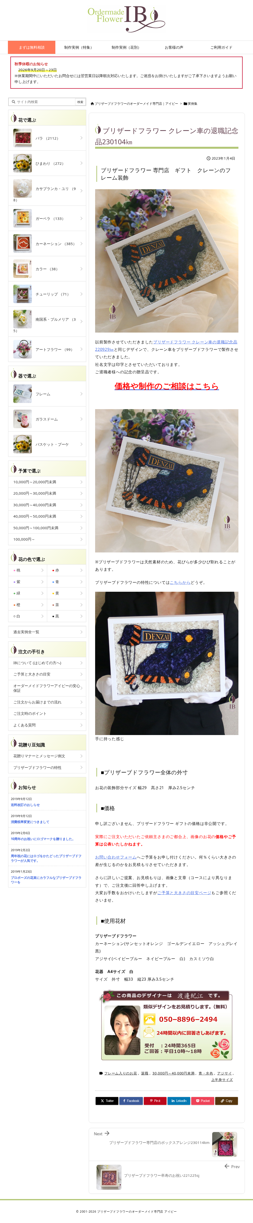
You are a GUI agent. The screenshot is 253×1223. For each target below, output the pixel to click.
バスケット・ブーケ (50, 444)
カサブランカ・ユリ (44, 194)
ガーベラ (48, 218)
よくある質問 (24, 724)
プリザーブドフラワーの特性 (37, 767)
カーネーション (54, 243)
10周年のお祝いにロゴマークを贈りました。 (43, 839)
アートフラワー (53, 349)
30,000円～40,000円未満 (173, 1073)
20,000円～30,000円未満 (34, 493)
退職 (144, 1073)
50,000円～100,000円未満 (35, 527)
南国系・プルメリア (44, 325)
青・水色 (206, 1073)
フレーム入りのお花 (120, 1073)
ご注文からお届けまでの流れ (37, 701)
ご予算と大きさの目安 (31, 674)
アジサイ (224, 1073)
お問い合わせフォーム (116, 857)
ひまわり (48, 163)
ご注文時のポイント (30, 713)
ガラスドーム (45, 419)
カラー (46, 268)
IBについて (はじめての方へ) (37, 662)
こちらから (180, 582)
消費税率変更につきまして (30, 822)
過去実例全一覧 (26, 631)
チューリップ (51, 294)
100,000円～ (24, 539)
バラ (46, 138)
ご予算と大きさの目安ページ (184, 892)
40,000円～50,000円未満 (34, 516)
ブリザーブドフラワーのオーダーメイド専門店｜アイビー (136, 103)
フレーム (41, 393)
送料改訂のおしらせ (25, 804)
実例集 (192, 103)
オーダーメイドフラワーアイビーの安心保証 (46, 688)
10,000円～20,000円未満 (34, 481)
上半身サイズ (222, 1079)
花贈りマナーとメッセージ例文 (39, 755)
